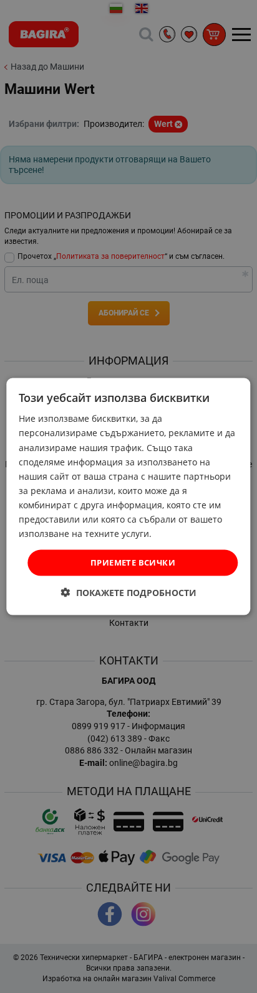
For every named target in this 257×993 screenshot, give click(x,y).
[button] (128, 592)
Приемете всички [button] (132, 562)
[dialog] (128, 496)
